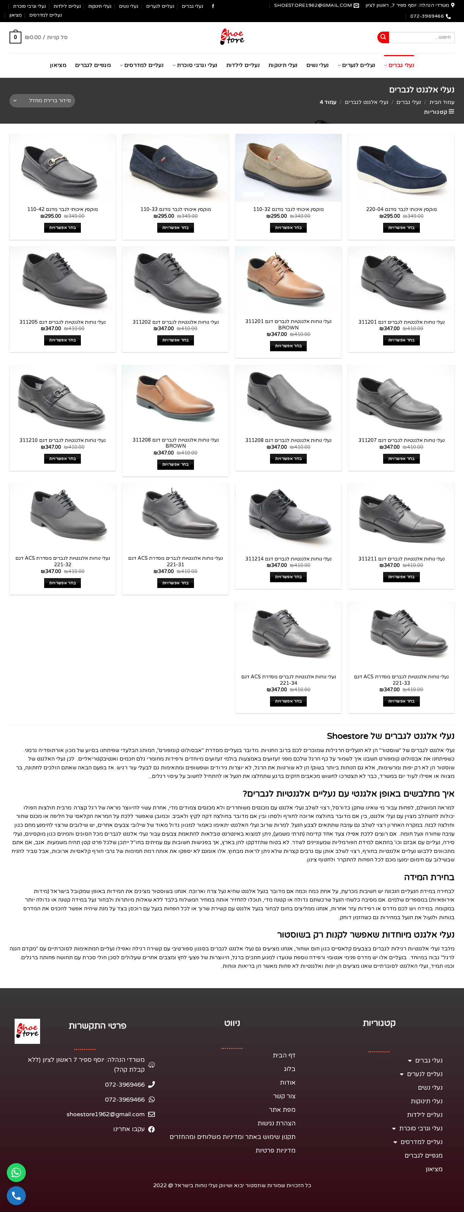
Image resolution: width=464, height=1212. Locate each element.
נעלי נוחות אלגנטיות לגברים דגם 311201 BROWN (288, 325)
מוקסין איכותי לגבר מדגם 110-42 (62, 209)
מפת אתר (282, 1109)
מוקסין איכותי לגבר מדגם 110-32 (288, 209)
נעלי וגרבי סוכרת (29, 6)
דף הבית (284, 1055)
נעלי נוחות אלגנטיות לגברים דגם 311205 (62, 322)
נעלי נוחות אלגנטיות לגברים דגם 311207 (401, 440)
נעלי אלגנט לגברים (366, 102)
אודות (288, 1082)
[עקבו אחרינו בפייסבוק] (213, 6)
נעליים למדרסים (45, 15)
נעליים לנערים (160, 6)
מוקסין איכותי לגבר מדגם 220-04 (401, 209)
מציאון (16, 15)
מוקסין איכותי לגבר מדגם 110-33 (175, 209)
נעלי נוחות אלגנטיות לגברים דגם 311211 (401, 559)
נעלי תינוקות (99, 6)
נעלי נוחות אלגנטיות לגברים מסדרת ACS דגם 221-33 (401, 680)
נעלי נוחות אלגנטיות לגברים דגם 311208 (288, 440)
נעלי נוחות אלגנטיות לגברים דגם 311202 (175, 322)
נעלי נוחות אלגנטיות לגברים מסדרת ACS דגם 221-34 (288, 680)
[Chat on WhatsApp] (16, 1172)
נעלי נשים (128, 6)
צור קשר (284, 1096)
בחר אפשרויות (401, 227)
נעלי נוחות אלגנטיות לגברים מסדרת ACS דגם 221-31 (175, 561)
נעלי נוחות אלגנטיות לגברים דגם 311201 (401, 322)
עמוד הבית (441, 102)
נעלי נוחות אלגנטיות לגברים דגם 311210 (62, 440)
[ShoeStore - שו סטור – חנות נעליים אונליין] (232, 37)
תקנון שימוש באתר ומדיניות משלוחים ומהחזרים (232, 1137)
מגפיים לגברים (93, 65)
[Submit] (383, 37)
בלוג (290, 1069)
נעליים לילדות (67, 6)
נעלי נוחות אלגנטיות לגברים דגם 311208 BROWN (175, 443)
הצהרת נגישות (276, 1123)
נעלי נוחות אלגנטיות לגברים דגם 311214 (288, 559)
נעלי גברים (192, 6)
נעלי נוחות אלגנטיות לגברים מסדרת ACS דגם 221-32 (62, 561)
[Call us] (16, 1195)
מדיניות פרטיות (275, 1150)
